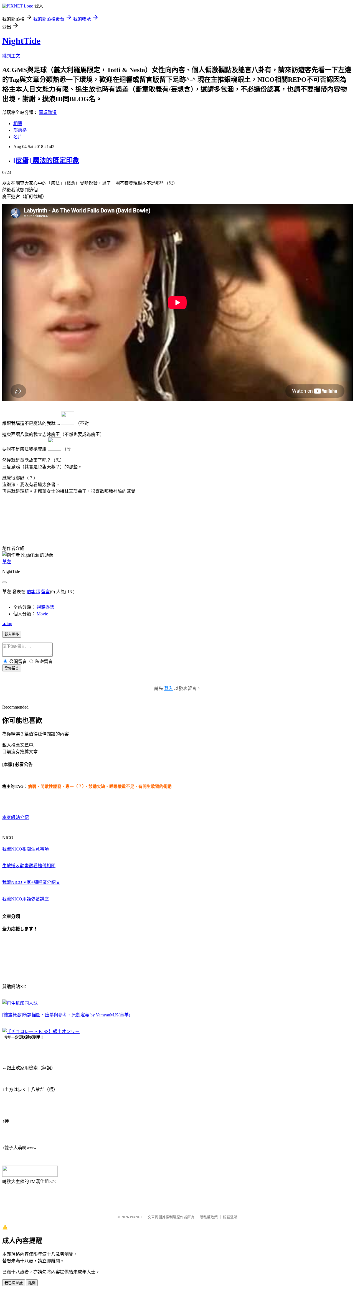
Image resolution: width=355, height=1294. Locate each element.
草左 (6, 561)
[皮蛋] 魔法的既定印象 (46, 160)
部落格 (20, 130)
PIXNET (136, 1217)
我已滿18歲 (13, 1283)
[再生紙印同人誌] (20, 1003)
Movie (42, 614)
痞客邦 (33, 591)
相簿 (17, 123)
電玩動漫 (48, 112)
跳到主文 (11, 56)
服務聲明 (230, 1217)
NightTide (21, 41)
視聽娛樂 (45, 607)
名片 (17, 137)
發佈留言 (11, 668)
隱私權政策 (209, 1217)
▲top (7, 623)
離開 (32, 1283)
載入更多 (11, 634)
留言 (45, 591)
